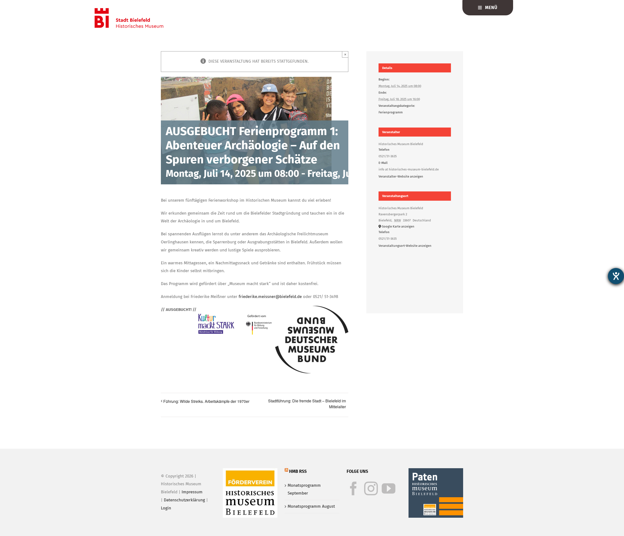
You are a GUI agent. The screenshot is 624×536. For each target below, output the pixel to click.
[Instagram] (371, 488)
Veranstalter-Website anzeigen (401, 176)
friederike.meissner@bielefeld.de (270, 296)
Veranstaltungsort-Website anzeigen (405, 246)
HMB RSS (298, 471)
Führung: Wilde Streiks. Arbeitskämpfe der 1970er (206, 401)
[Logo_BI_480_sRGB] (129, 10)
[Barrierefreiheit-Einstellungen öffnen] (616, 276)
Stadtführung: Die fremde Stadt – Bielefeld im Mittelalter (307, 403)
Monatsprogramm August (311, 506)
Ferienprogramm (391, 112)
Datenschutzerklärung (184, 500)
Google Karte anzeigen (398, 226)
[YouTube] (388, 488)
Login (166, 508)
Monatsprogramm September (304, 489)
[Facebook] (353, 488)
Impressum (192, 492)
